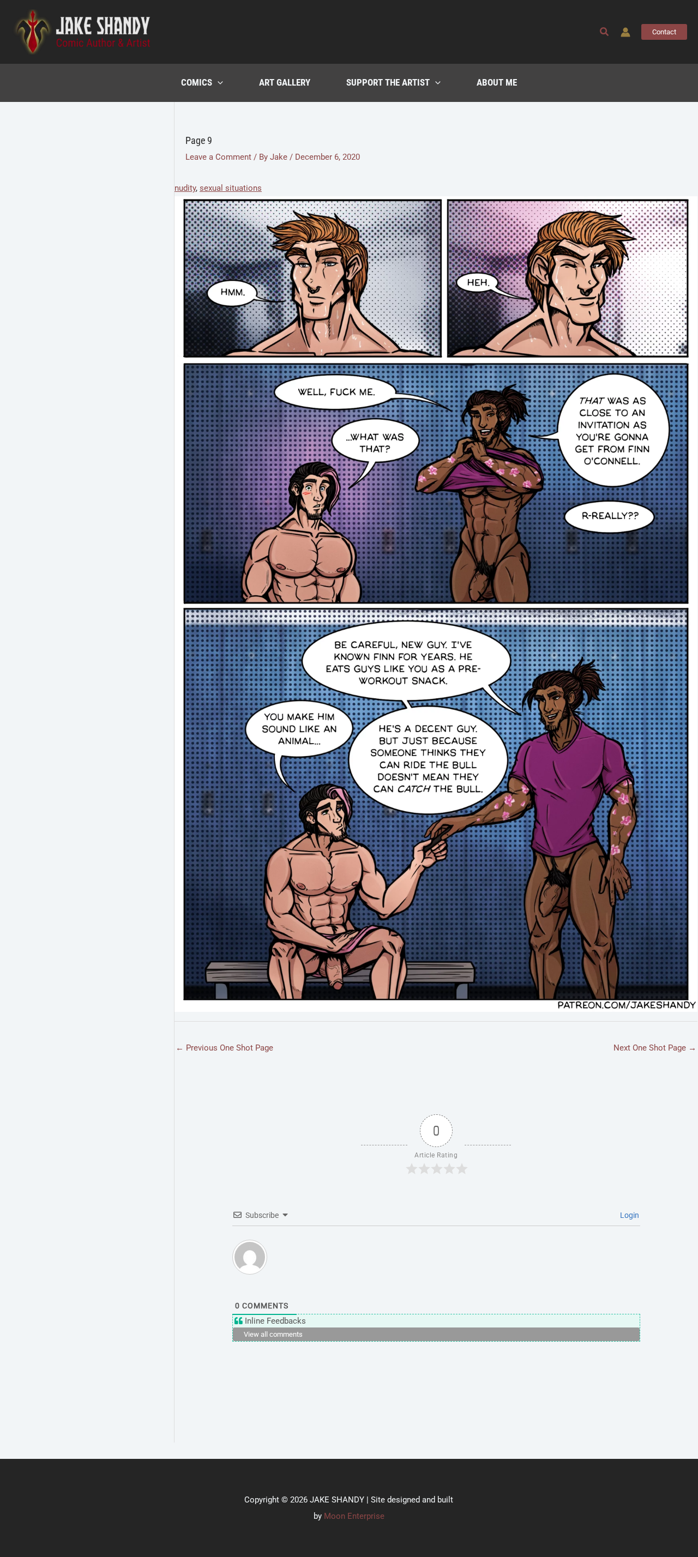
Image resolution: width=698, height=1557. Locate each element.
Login (628, 1215)
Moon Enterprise (354, 1516)
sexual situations (231, 188)
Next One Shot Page (654, 1048)
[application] (217, 83)
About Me (497, 82)
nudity (185, 188)
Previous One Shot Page (224, 1048)
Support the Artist (388, 82)
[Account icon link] (625, 32)
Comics (196, 82)
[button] (605, 32)
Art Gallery (284, 82)
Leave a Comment (218, 157)
